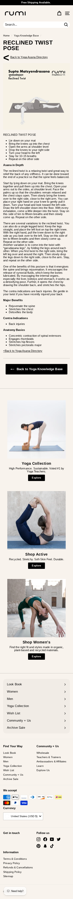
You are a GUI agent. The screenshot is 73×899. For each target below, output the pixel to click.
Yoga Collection (12, 765)
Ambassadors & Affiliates (51, 761)
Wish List (8, 770)
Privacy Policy (11, 863)
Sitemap (8, 876)
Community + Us (13, 774)
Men (5, 761)
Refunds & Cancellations (18, 867)
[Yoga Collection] (36, 429)
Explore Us (43, 770)
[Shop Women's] (36, 608)
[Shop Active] (36, 520)
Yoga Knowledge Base (26, 35)
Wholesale (42, 752)
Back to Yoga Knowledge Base (39, 369)
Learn (40, 765)
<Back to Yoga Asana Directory (29, 57)
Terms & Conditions (15, 858)
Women (8, 757)
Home (6, 35)
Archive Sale (10, 778)
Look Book (9, 752)
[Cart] (59, 13)
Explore (36, 477)
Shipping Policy (12, 871)
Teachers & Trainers (48, 757)
